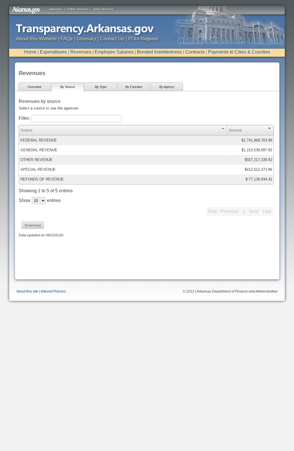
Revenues (80, 52)
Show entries (40, 200)
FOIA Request (143, 39)
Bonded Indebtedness (159, 52)
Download (33, 225)
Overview (34, 87)
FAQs (67, 39)
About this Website (36, 39)
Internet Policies (53, 291)
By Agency (166, 87)
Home (30, 52)
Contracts (195, 52)
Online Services (78, 9)
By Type (101, 87)
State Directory (103, 9)
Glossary (86, 39)
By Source (67, 87)
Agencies (55, 9)
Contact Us (112, 39)
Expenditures (53, 52)
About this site (27, 291)
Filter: (25, 118)
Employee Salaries (114, 52)
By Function (133, 87)
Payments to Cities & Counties (239, 52)
